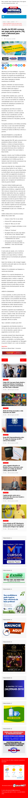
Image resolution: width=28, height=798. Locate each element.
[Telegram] (21, 65)
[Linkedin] (8, 65)
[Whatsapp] (11, 65)
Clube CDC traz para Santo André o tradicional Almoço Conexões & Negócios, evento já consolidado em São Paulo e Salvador (14, 385)
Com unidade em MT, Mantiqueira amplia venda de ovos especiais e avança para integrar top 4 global (13, 525)
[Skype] (19, 65)
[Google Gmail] (13, 65)
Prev (5, 360)
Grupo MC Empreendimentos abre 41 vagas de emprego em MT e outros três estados (13, 439)
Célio (5, 389)
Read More (4, 346)
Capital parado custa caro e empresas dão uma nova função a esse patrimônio (13, 497)
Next (22, 360)
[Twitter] (5, 65)
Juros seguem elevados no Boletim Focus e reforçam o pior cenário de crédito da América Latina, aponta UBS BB (13, 468)
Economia (6, 379)
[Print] (24, 65)
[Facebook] (3, 65)
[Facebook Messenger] (3, 68)
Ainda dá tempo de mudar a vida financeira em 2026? (13, 411)
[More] (5, 68)
